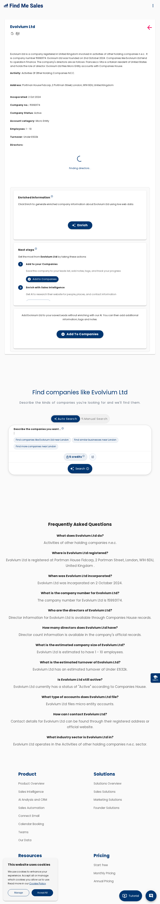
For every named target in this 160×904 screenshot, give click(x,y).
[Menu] (153, 5)
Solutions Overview (107, 791)
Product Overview (31, 791)
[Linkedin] (81, 68)
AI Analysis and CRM (32, 807)
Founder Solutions (106, 815)
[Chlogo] (17, 33)
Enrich (82, 232)
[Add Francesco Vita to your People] (31, 186)
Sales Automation (31, 815)
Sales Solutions (105, 799)
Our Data (24, 847)
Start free (101, 872)
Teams (23, 839)
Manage (18, 892)
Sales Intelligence (31, 799)
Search (80, 476)
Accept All (42, 892)
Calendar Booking (31, 831)
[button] (42, 447)
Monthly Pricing (104, 881)
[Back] (149, 27)
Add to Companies (45, 286)
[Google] (12, 33)
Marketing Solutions (108, 807)
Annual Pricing (104, 888)
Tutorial (134, 896)
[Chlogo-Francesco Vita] (87, 68)
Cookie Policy (37, 883)
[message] (151, 895)
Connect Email (28, 823)
